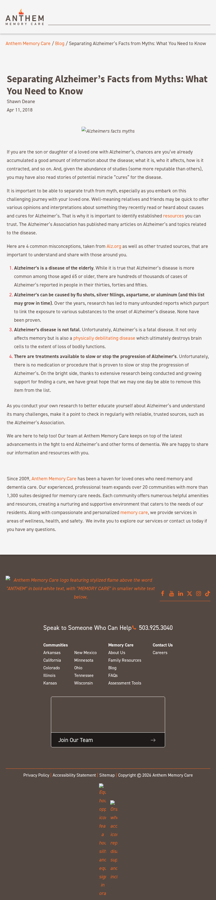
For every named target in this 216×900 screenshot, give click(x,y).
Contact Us (163, 645)
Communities (55, 645)
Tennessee (84, 675)
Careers (160, 652)
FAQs (113, 675)
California (52, 660)
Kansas (50, 683)
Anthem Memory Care (28, 43)
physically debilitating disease (104, 338)
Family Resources (124, 660)
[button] (152, 627)
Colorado (51, 667)
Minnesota (83, 660)
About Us (116, 652)
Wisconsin (83, 683)
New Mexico (85, 652)
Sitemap (107, 775)
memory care (134, 512)
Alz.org (114, 246)
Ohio (78, 667)
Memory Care (121, 645)
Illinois (49, 675)
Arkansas (51, 652)
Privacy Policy (36, 775)
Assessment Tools (124, 683)
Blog (59, 43)
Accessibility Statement (74, 775)
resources (173, 216)
